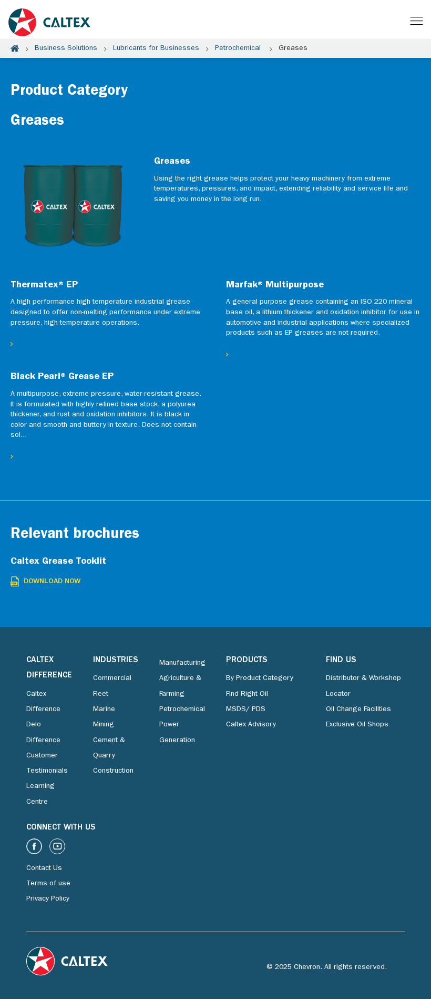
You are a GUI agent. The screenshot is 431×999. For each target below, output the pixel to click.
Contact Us (44, 868)
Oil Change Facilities (358, 709)
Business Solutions (66, 48)
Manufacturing (182, 663)
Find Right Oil (247, 694)
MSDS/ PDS (245, 709)
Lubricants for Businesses (156, 48)
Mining (103, 724)
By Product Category (259, 678)
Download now (52, 581)
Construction (113, 771)
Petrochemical (239, 48)
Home (15, 48)
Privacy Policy (47, 899)
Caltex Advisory (251, 724)
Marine (104, 709)
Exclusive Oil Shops (357, 724)
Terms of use (48, 883)
